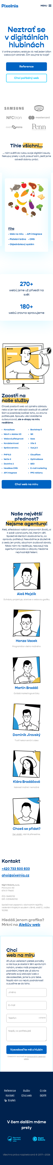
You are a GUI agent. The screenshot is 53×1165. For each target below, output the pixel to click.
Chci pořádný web (26, 78)
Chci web (26, 1095)
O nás (43, 1090)
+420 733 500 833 (16, 869)
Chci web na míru (26, 484)
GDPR (43, 1095)
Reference (26, 66)
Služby (26, 1090)
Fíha (11, 228)
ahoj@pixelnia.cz (15, 875)
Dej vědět (17, 834)
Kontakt (10, 1095)
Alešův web (29, 924)
